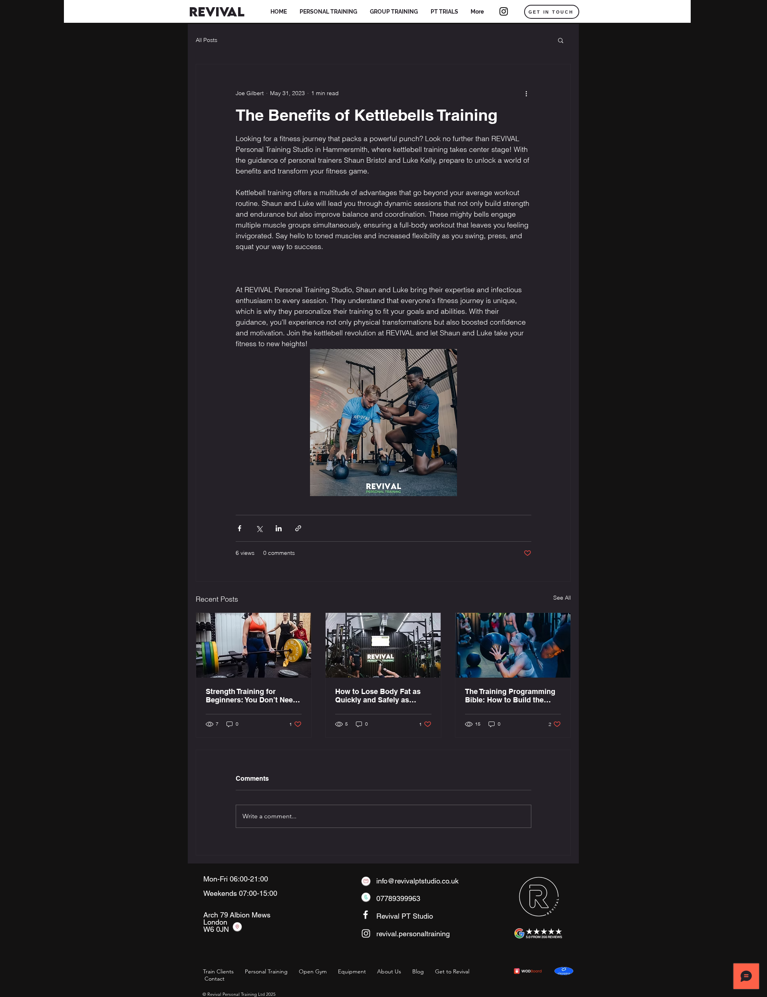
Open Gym (313, 971)
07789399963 (398, 898)
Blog (418, 971)
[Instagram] (503, 11)
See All (562, 597)
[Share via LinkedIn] (278, 528)
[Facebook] (365, 914)
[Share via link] (298, 528)
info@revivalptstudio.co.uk (417, 881)
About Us (389, 971)
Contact (215, 978)
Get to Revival (452, 971)
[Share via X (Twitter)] (259, 528)
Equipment (352, 971)
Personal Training (266, 971)
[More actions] (526, 93)
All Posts (206, 40)
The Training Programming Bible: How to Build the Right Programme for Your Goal (510, 695)
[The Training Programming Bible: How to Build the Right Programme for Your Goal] (512, 645)
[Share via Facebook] (239, 528)
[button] (328, 12)
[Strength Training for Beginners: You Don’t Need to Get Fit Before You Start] (253, 645)
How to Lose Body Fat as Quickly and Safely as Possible (378, 695)
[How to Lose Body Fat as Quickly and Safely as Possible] (383, 645)
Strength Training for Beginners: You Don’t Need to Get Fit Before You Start (251, 695)
